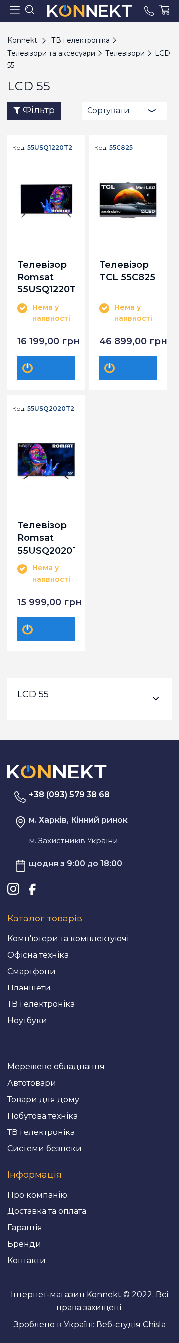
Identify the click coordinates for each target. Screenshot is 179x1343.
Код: (19, 147)
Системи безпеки (44, 1148)
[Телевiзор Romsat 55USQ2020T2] (46, 461)
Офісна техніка (38, 955)
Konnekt (22, 40)
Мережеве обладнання (56, 1066)
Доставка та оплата (46, 1211)
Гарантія (24, 1227)
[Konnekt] (89, 11)
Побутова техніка (42, 1116)
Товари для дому (43, 1099)
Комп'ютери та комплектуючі (68, 938)
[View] (52, 368)
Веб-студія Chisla (131, 1324)
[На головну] (57, 771)
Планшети (29, 987)
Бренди (24, 1244)
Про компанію (37, 1195)
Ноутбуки (27, 1020)
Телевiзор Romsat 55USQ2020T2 (46, 537)
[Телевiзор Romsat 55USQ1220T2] (46, 200)
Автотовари (31, 1083)
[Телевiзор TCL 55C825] (128, 200)
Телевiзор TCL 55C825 (127, 271)
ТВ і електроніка (41, 1004)
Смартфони (31, 971)
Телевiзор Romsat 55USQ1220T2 (46, 276)
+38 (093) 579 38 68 (69, 794)
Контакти (26, 1260)
